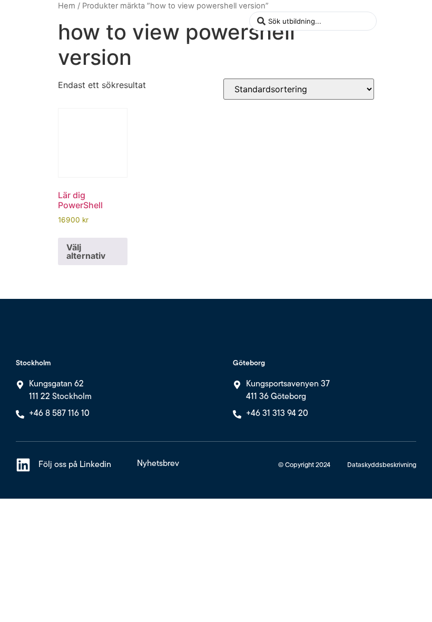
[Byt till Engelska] (388, 14)
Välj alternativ (85, 251)
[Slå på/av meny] (236, 21)
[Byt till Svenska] (388, 28)
